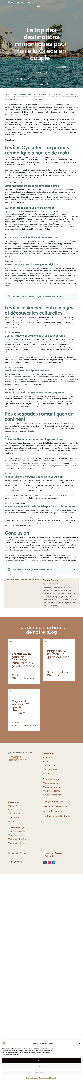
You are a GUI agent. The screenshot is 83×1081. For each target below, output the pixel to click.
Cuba (46, 761)
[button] (80, 1043)
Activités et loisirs (63, 673)
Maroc (46, 773)
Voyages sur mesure (53, 801)
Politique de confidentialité (47, 1078)
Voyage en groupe (52, 787)
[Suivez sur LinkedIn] (48, 83)
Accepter (41, 1061)
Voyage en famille (52, 791)
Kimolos (8, 286)
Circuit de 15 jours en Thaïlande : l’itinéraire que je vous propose (24, 660)
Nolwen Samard (27, 79)
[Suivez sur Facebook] (35, 83)
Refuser (41, 1067)
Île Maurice (49, 765)
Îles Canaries (50, 769)
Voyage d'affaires (52, 795)
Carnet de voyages (52, 811)
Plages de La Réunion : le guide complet (58, 654)
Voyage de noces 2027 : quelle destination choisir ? (21, 707)
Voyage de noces (51, 783)
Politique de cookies (32, 1078)
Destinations (61, 67)
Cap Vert (47, 757)
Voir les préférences (41, 1073)
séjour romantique (27, 94)
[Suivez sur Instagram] (41, 83)
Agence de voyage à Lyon (55, 806)
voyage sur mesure (12, 560)
